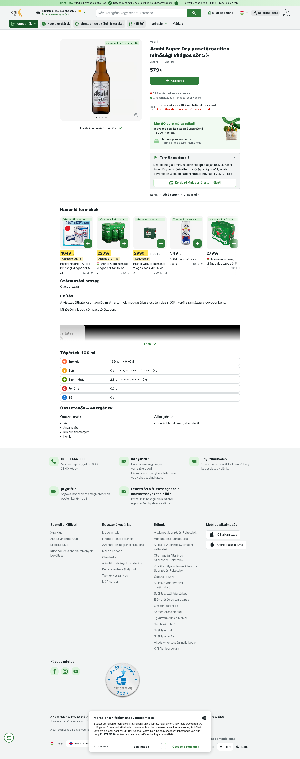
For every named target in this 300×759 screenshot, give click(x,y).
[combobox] (141, 13)
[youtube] (76, 671)
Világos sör (191, 194)
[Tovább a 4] (106, 117)
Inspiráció (156, 23)
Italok (154, 194)
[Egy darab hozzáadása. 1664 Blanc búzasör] (197, 243)
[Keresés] (194, 13)
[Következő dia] (134, 80)
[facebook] (54, 671)
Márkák (178, 23)
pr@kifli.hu (70, 489)
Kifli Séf (138, 23)
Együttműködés (214, 459)
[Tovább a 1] (96, 117)
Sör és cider (170, 194)
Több (228, 173)
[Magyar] (243, 13)
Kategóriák (24, 23)
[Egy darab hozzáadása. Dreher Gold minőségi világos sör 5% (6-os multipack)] (124, 243)
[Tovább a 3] (102, 117)
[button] (265, 13)
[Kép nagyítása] (136, 115)
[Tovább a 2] (99, 117)
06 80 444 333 (73, 459)
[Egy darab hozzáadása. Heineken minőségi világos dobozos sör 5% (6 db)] (234, 243)
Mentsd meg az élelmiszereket (102, 23)
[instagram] (65, 671)
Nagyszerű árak (58, 23)
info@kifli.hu (141, 459)
